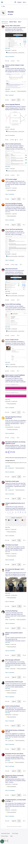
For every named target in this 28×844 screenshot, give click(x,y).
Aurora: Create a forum (11, 339)
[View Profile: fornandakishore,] (3, 417)
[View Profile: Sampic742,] (3, 180)
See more (7, 48)
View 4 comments (9, 433)
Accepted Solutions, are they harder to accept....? (15, 800)
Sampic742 (8, 188)
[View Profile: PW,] (3, 731)
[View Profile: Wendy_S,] (3, 504)
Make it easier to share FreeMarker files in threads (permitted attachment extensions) (15, 375)
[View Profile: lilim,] (3, 442)
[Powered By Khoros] (14, 840)
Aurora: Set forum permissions (14, 229)
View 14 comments (10, 790)
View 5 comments (9, 696)
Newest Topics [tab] (13, 21)
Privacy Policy (4, 836)
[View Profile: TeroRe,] (3, 661)
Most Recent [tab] (5, 21)
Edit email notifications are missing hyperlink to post (15, 442)
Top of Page (15, 833)
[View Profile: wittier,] (3, 611)
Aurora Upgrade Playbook (12, 104)
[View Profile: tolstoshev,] (3, 570)
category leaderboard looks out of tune (15, 503)
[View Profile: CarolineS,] (3, 682)
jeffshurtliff (8, 401)
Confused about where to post (14, 681)
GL (6, 762)
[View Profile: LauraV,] (3, 105)
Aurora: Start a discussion (12, 25)
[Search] (15, 2)
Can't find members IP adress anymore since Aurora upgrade (14, 204)
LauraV (7, 129)
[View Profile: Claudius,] (3, 66)
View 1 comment (9, 95)
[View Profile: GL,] (3, 754)
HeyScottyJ (8, 784)
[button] (18, 61)
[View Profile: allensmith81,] (3, 707)
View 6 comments (9, 56)
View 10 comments (10, 135)
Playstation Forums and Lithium (14, 753)
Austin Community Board (12, 706)
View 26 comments (10, 650)
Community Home (5, 833)
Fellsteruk (7, 553)
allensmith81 (8, 714)
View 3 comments (9, 493)
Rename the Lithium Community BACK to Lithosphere (14, 776)
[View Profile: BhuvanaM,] (3, 26)
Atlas (4, 6)
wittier (6, 619)
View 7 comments (9, 194)
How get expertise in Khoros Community (13, 417)
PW (6, 740)
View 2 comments (9, 220)
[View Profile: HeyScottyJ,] (3, 776)
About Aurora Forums (11, 268)
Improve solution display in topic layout (14, 65)
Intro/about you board (11, 545)
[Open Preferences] (2, 841)
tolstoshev (7, 595)
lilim (6, 468)
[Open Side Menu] (2, 2)
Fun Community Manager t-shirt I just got (14, 569)
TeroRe (7, 668)
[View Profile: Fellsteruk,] (3, 545)
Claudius (7, 91)
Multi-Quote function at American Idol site (14, 730)
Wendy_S (7, 529)
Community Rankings (11, 611)
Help (11, 836)
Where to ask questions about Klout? (14, 633)
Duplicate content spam (12, 481)
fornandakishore (9, 427)
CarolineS (7, 690)
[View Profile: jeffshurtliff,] (3, 376)
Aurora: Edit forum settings (13, 304)
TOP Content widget (11, 179)
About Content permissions (13, 144)
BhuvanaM (7, 50)
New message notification (12, 660)
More (19, 21)
